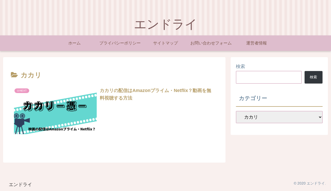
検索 (240, 66)
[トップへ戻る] (323, 183)
